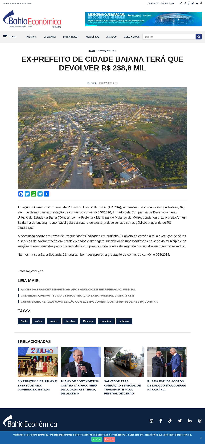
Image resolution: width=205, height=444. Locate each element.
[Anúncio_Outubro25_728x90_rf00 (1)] (143, 19)
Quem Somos (131, 37)
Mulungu (88, 321)
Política (31, 37)
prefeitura (106, 321)
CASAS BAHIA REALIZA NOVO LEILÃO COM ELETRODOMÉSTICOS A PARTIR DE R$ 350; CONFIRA (89, 301)
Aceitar (96, 439)
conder (54, 321)
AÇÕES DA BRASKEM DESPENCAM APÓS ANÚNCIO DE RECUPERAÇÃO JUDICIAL (78, 289)
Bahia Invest (71, 37)
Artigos (111, 37)
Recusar (109, 439)
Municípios (92, 37)
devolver (70, 321)
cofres (38, 321)
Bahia (24, 321)
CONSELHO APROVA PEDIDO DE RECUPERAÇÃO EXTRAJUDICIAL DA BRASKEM (77, 295)
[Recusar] (201, 437)
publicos (124, 321)
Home (92, 51)
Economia (50, 37)
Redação (92, 83)
